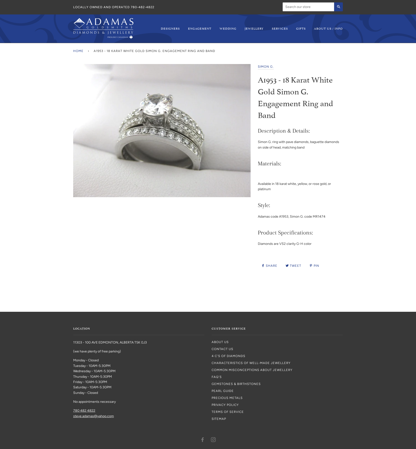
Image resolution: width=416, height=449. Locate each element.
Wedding (228, 28)
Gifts (301, 28)
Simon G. (266, 66)
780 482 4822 (84, 411)
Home (78, 51)
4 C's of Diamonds (228, 356)
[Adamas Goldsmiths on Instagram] (213, 440)
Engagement (199, 28)
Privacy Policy (225, 405)
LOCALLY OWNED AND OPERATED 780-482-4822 (113, 7)
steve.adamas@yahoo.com (93, 416)
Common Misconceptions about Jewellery (252, 370)
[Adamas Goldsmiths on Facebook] (202, 440)
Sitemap (219, 419)
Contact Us (222, 349)
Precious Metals (227, 398)
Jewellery (254, 28)
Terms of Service (228, 412)
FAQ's (217, 377)
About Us (220, 342)
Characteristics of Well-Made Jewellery (251, 363)
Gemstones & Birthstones (236, 384)
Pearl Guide (223, 391)
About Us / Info (328, 28)
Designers (170, 28)
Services (280, 28)
